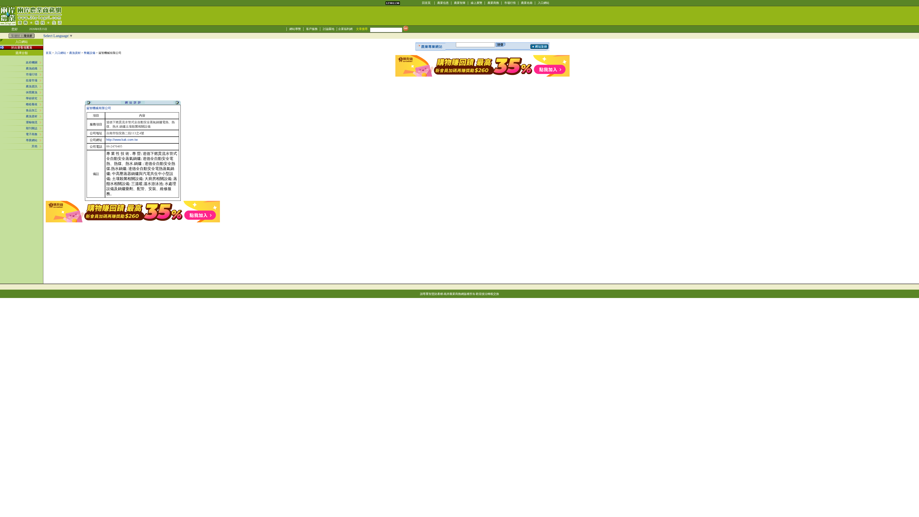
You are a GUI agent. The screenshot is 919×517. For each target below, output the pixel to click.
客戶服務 (312, 29)
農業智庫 (459, 3)
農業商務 (493, 3)
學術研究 (31, 98)
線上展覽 (476, 3)
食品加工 (31, 110)
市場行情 (510, 3)
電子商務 (31, 134)
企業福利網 (345, 29)
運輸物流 (31, 122)
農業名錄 (526, 3)
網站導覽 (295, 29)
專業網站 (31, 140)
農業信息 (443, 3)
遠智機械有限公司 (98, 108)
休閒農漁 (31, 92)
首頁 (48, 53)
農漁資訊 (31, 86)
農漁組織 (31, 68)
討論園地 (328, 29)
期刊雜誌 (31, 128)
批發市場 (31, 80)
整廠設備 (89, 53)
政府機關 (31, 62)
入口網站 (543, 3)
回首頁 (426, 3)
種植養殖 (31, 104)
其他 (34, 146)
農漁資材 (31, 116)
